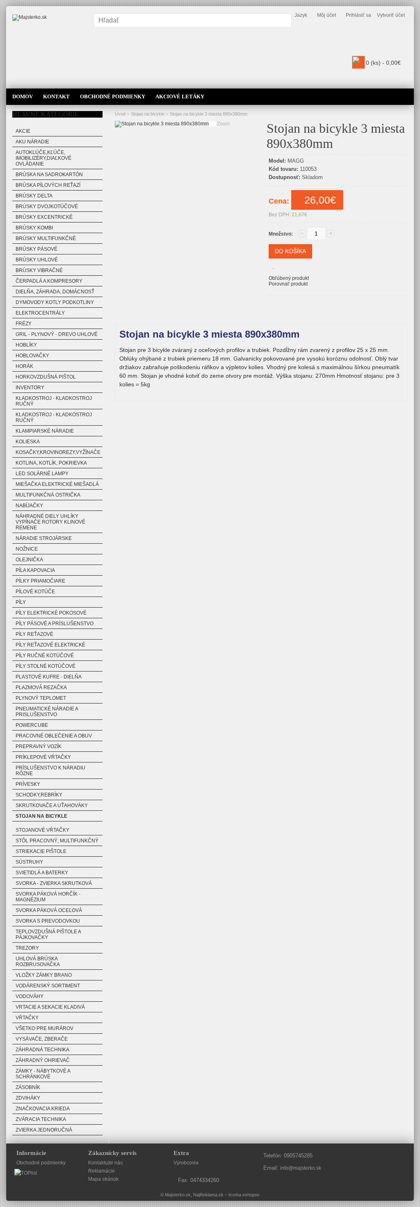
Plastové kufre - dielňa (49, 677)
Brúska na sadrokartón (49, 174)
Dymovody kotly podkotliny (55, 302)
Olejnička (29, 560)
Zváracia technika (41, 1119)
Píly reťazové (34, 634)
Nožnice (27, 549)
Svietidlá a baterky (42, 873)
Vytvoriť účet (391, 15)
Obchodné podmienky (41, 1163)
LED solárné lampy (42, 473)
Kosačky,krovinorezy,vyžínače (58, 452)
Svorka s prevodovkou (48, 921)
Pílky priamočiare (40, 581)
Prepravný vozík (39, 746)
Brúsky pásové (36, 249)
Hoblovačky (32, 355)
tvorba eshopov (244, 1194)
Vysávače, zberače (42, 1039)
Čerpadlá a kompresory (49, 281)
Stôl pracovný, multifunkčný (57, 841)
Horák (24, 366)
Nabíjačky (29, 505)
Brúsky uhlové (37, 260)
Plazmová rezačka (41, 687)
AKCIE (23, 131)
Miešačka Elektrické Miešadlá (57, 484)
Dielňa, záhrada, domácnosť (55, 292)
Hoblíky (26, 345)
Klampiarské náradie (45, 431)
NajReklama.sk (208, 1194)
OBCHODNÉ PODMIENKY (112, 96)
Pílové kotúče (35, 591)
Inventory (30, 387)
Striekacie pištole (41, 851)
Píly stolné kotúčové (45, 666)
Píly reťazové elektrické (50, 645)
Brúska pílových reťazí (48, 185)
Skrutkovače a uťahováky (52, 805)
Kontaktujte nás (105, 1163)
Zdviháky (28, 1098)
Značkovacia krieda (43, 1109)
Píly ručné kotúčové (45, 655)
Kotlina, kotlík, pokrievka (51, 463)
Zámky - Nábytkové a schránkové (43, 1074)
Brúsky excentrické (44, 217)
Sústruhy (29, 862)
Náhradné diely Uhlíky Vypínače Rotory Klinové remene (50, 522)
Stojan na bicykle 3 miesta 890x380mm (208, 113)
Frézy (24, 324)
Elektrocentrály (40, 313)
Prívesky (28, 784)
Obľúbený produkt (289, 278)
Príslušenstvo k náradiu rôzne (50, 770)
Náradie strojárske (44, 538)
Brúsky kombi (34, 228)
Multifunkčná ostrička (48, 495)
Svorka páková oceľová (49, 910)
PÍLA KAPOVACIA (35, 570)
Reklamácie (101, 1171)
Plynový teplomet (41, 698)
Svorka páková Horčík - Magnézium (48, 897)
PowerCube (32, 725)
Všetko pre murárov (44, 1028)
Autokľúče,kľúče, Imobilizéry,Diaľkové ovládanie (43, 158)
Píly (21, 602)
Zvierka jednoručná (44, 1130)
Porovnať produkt (288, 284)
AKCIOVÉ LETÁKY (179, 96)
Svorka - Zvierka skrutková (54, 883)
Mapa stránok (103, 1179)
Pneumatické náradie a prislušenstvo (47, 711)
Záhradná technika (42, 1050)
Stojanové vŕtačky (42, 830)
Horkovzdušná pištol (46, 377)
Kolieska (28, 442)
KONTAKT (56, 96)
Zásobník (28, 1087)
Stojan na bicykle (41, 816)
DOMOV (22, 96)
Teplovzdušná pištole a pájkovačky (48, 934)
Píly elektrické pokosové (51, 613)
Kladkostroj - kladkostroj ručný (54, 401)
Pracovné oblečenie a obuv (54, 736)
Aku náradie (32, 142)
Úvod (120, 113)
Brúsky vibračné (39, 270)
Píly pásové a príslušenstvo (55, 623)
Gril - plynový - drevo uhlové (57, 334)
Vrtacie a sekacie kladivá (50, 1007)
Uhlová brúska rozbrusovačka (38, 961)
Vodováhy (29, 996)
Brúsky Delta (34, 196)
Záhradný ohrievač (43, 1060)
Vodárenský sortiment (48, 986)
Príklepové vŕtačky (43, 757)
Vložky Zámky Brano (44, 975)
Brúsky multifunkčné (46, 238)
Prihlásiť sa (358, 15)
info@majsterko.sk (300, 1168)
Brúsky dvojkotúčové (47, 206)
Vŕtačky (27, 1018)
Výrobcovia (186, 1163)
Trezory (27, 948)
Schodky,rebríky (39, 795)
